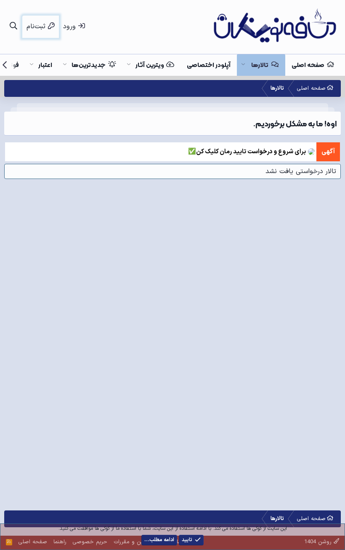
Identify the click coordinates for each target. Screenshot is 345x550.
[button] (243, 65)
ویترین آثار (149, 64)
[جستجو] (13, 27)
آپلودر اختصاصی (209, 64)
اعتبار (45, 64)
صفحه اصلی (308, 64)
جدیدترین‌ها (89, 64)
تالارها (259, 64)
